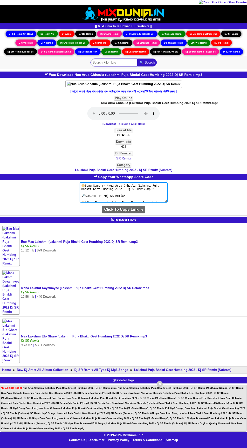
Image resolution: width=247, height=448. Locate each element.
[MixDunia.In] (123, 14)
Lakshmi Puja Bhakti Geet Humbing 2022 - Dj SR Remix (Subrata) (123, 170)
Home (6, 370)
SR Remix (123, 158)
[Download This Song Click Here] (124, 123)
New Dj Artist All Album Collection (42, 370)
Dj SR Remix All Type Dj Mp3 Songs (101, 370)
